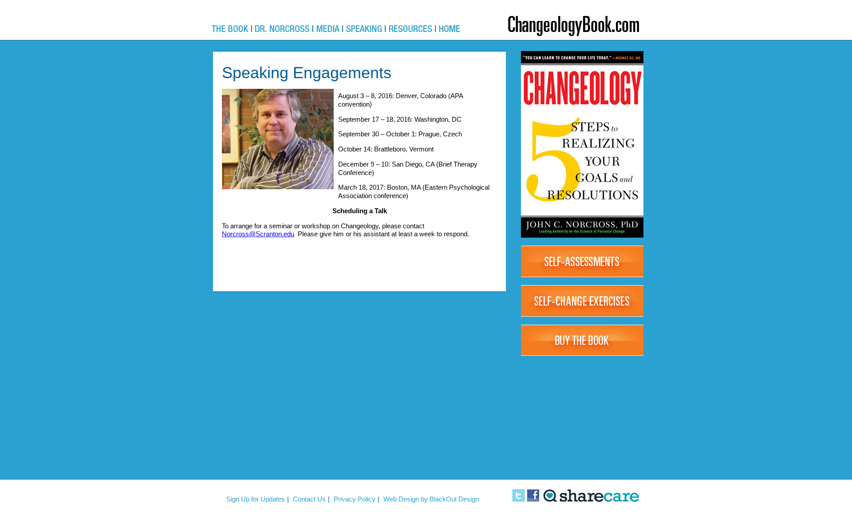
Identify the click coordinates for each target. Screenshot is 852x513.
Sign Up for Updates (255, 499)
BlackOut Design (454, 499)
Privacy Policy (354, 499)
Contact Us (309, 499)
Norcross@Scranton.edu (258, 234)
